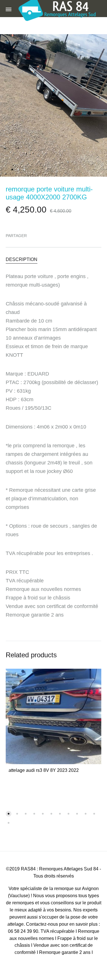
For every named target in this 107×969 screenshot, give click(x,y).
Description (21, 259)
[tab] (53, 259)
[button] (8, 814)
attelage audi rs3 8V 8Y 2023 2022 (44, 770)
